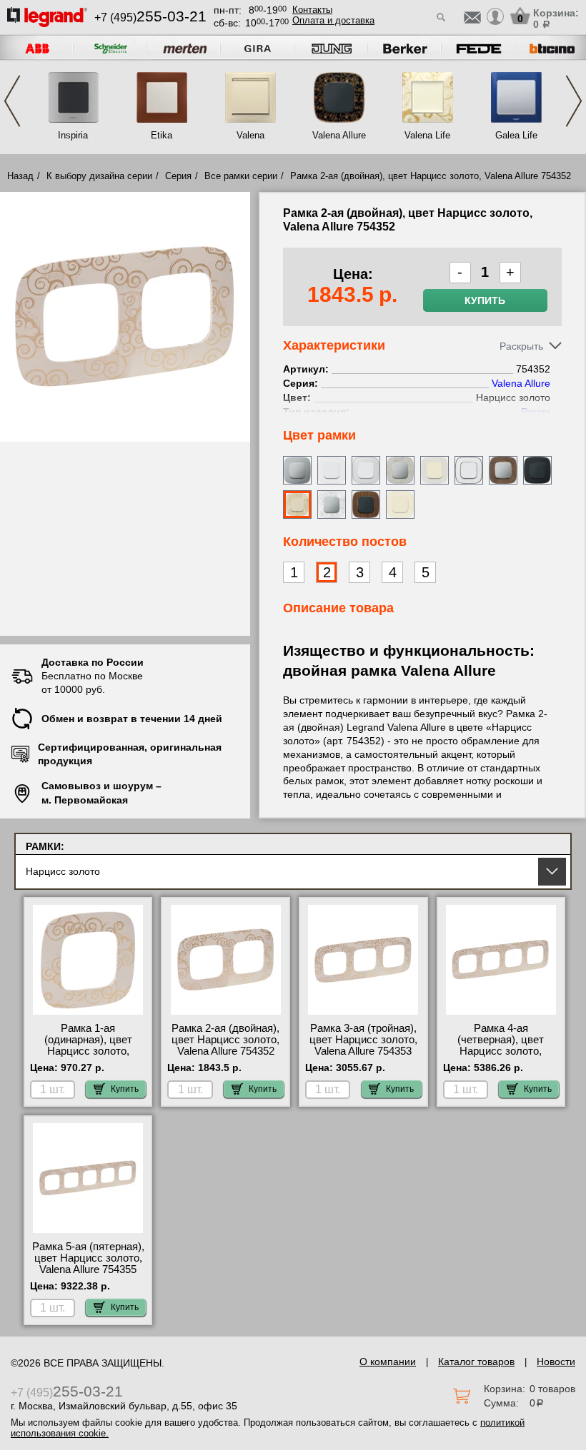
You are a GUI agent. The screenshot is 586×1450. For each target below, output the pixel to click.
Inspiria (73, 135)
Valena (250, 135)
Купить (485, 300)
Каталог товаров (476, 1361)
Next (573, 101)
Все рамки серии (240, 176)
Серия (178, 176)
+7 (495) (150, 17)
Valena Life (427, 135)
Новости (556, 1361)
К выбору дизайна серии (99, 176)
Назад (20, 176)
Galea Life (516, 135)
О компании (387, 1361)
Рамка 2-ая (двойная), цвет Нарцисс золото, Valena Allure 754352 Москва (225, 1045)
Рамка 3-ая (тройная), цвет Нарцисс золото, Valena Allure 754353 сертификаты (363, 1045)
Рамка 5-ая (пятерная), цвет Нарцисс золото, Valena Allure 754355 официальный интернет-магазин (88, 1269)
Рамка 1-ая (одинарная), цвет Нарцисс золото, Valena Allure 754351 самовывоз (87, 1051)
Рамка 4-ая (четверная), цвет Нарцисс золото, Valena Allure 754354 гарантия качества (501, 1051)
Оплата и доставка (333, 20)
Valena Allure (339, 135)
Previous (12, 101)
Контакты (312, 9)
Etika (161, 135)
